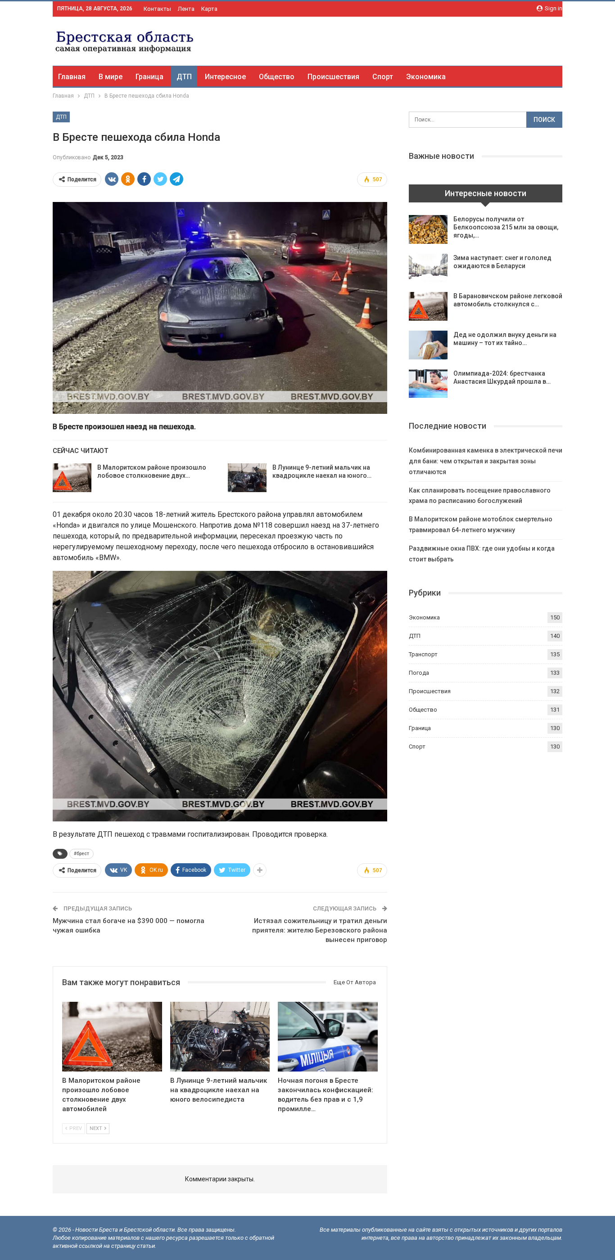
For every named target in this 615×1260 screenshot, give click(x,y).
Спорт (382, 76)
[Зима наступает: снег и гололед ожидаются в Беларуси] (428, 268)
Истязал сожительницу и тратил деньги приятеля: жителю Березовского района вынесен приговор (319, 930)
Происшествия (333, 76)
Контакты (157, 8)
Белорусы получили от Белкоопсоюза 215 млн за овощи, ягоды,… (505, 227)
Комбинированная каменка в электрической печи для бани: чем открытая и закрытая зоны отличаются (485, 461)
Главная (72, 76)
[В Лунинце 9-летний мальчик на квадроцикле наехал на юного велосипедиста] (247, 477)
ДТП (184, 76)
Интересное (225, 76)
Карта (209, 8)
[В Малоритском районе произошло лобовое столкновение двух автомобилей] (72, 477)
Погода (419, 672)
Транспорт (423, 654)
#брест (81, 853)
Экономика (426, 76)
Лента (186, 8)
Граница (149, 76)
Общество (276, 76)
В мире (110, 76)
